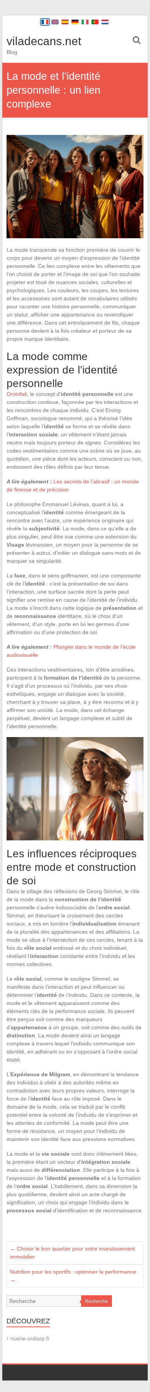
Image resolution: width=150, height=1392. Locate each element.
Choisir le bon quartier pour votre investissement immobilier (72, 1253)
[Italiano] (85, 22)
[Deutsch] (75, 22)
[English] (55, 22)
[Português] (95, 22)
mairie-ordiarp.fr (30, 1338)
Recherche (96, 1301)
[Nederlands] (105, 22)
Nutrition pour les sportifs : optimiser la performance (73, 1276)
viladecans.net (44, 41)
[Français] (45, 22)
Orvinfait (17, 394)
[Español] (65, 22)
